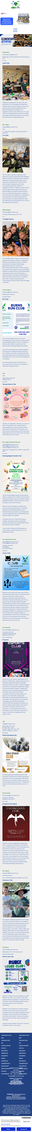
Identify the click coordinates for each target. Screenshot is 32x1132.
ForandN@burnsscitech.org (9, 543)
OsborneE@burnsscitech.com (10, 447)
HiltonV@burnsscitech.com (9, 446)
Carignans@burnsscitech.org (10, 292)
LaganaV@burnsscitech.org (9, 541)
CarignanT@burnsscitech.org (10, 873)
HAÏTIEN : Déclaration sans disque (16, 1097)
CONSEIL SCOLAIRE (23, 1045)
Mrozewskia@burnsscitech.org (10, 630)
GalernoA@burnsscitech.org (10, 949)
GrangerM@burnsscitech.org (10, 212)
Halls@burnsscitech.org (8, 724)
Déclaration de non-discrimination (16, 1098)
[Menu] (15, 30)
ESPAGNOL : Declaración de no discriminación (16, 1094)
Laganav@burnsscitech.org (9, 127)
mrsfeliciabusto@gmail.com (10, 54)
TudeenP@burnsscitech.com (10, 444)
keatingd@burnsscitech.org (16, 1076)
